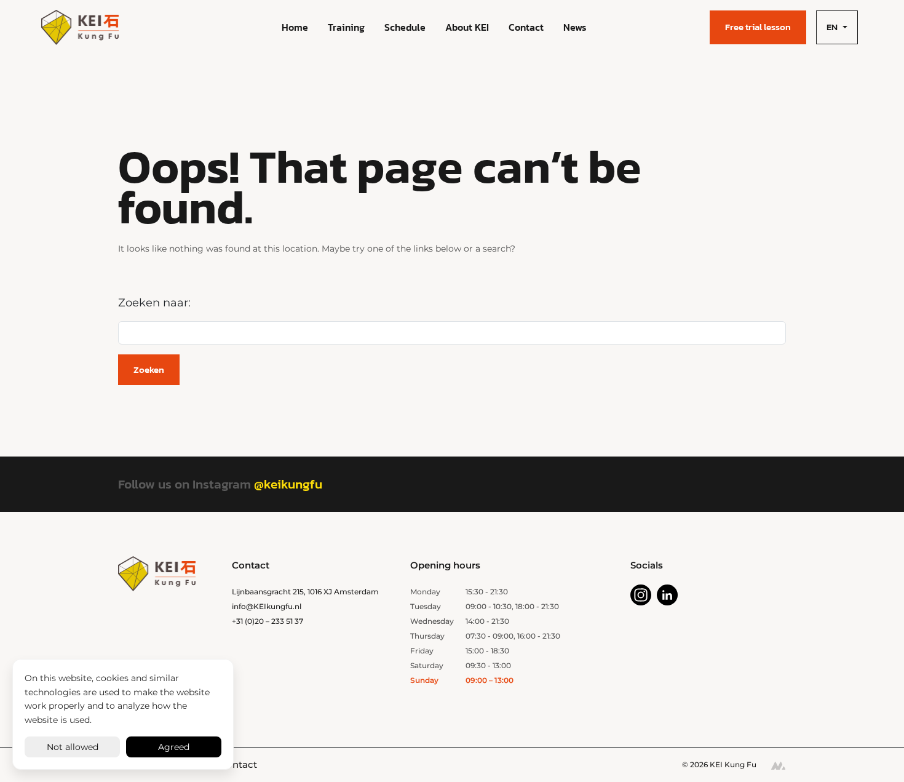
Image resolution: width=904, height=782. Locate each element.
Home (295, 27)
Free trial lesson (758, 27)
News (575, 27)
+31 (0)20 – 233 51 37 (267, 621)
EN (832, 27)
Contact (526, 27)
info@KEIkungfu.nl (266, 606)
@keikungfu (288, 483)
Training (346, 27)
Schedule (405, 27)
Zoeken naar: (154, 302)
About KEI (467, 27)
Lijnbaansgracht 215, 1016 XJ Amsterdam (305, 591)
